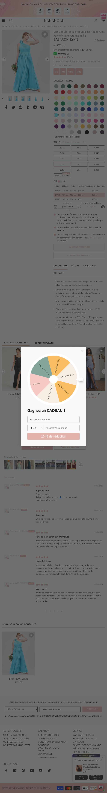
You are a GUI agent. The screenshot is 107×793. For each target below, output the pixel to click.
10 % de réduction (53, 436)
